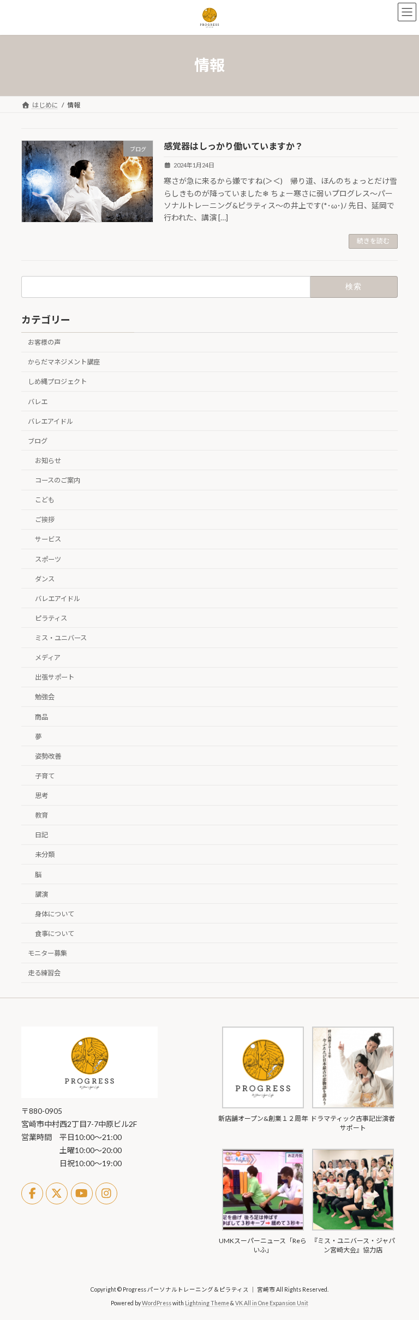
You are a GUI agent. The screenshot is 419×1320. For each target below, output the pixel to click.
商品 (41, 716)
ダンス (45, 578)
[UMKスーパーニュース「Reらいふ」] (263, 1228)
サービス (48, 539)
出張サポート (54, 677)
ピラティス (51, 618)
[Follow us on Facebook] (32, 1193)
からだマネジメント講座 (64, 362)
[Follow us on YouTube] (82, 1193)
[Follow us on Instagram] (106, 1193)
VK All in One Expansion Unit (271, 1303)
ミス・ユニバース (61, 638)
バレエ (37, 401)
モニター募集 (47, 953)
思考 (41, 795)
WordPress (156, 1303)
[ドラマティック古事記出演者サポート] (353, 1106)
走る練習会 (44, 973)
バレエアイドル (50, 421)
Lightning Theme (207, 1303)
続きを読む (373, 241)
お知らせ (48, 461)
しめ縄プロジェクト (57, 381)
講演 (41, 894)
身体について (54, 914)
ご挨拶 (45, 519)
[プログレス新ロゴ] (89, 1095)
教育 (41, 815)
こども (45, 500)
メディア (48, 657)
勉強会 (45, 697)
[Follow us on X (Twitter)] (57, 1193)
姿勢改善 (48, 756)
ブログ (37, 441)
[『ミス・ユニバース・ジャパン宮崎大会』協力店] (353, 1228)
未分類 (45, 854)
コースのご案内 (57, 480)
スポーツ (48, 559)
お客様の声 (44, 342)
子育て (45, 776)
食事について (54, 933)
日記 (41, 835)
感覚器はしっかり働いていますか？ (233, 146)
